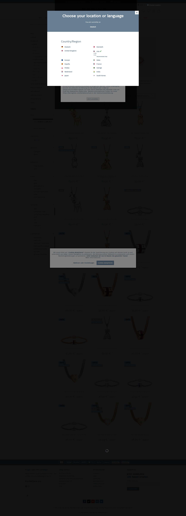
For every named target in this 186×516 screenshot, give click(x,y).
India (98, 72)
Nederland (68, 72)
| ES (95, 55)
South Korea (101, 75)
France (99, 64)
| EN (95, 53)
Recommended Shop (102, 56)
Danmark (99, 47)
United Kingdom (70, 51)
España (67, 64)
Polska (66, 68)
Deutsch (67, 47)
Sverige (99, 68)
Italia (98, 60)
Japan (66, 75)
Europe (67, 60)
